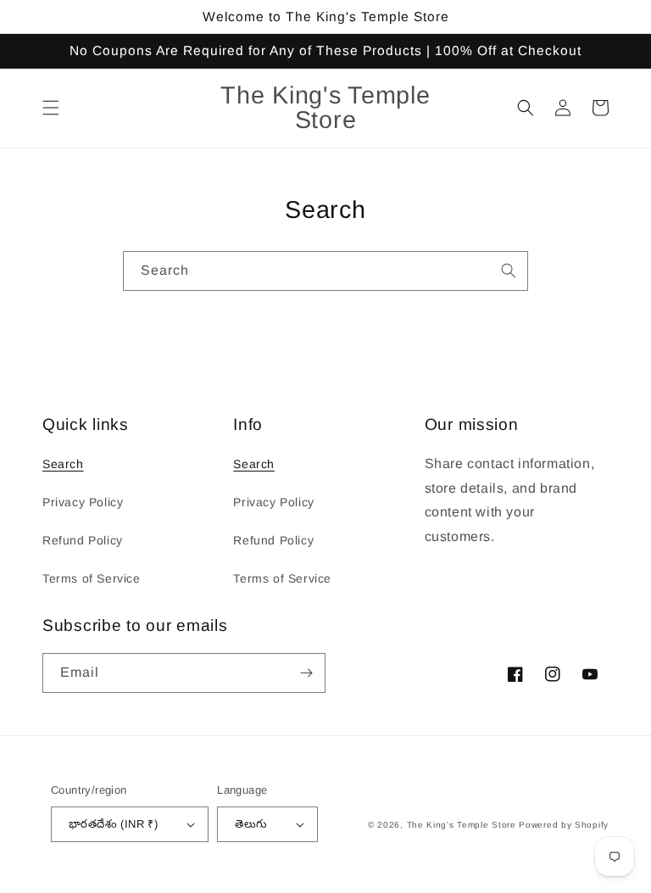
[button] (51, 107)
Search (63, 464)
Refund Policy (82, 540)
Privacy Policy (82, 502)
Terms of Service (91, 578)
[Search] (508, 270)
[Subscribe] (306, 673)
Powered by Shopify (564, 824)
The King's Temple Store (461, 824)
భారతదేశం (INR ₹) (113, 824)
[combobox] (325, 271)
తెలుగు (251, 824)
